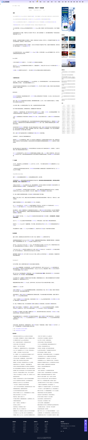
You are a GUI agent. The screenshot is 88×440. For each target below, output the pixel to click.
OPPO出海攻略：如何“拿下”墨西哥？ (22, 328)
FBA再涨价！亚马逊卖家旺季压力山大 (44, 346)
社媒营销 (73, 127)
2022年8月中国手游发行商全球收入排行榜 (20, 390)
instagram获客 (36, 429)
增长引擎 (28, 181)
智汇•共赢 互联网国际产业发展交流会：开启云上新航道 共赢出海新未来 (24, 368)
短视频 (49, 163)
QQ (39, 65)
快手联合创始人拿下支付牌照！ (21, 330)
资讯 (51, 1)
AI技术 (73, 106)
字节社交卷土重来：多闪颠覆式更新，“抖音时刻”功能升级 (22, 358)
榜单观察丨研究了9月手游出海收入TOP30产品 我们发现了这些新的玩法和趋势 (24, 370)
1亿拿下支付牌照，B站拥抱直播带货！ (44, 402)
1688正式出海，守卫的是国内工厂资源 (44, 400)
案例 (74, 1)
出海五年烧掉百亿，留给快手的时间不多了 (45, 398)
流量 (14, 70)
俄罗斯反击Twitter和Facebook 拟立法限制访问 (21, 382)
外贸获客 (68, 115)
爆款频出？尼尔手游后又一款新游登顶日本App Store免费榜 (23, 362)
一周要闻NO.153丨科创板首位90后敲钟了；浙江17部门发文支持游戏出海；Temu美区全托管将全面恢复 (49, 386)
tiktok (73, 108)
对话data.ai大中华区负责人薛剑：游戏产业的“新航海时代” (47, 378)
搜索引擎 (39, 112)
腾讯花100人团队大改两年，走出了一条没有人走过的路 (47, 376)
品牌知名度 (34, 116)
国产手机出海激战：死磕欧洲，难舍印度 (44, 352)
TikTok (19, 16)
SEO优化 (68, 108)
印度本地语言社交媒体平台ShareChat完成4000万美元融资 (23, 336)
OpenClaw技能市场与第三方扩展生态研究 (72, 42)
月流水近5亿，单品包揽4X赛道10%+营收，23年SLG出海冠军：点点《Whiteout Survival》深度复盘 (24, 372)
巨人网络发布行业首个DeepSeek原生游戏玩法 (21, 340)
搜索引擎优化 (69, 121)
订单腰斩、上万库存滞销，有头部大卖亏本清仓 (21, 352)
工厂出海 (14, 431)
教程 (59, 1)
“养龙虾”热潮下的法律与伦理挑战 (65, 49)
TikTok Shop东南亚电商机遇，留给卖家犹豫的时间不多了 (47, 344)
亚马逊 (16, 116)
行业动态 (30, 10)
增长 (49, 19)
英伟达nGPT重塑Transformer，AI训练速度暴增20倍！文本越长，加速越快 (24, 392)
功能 (58, 40)
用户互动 (73, 124)
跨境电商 (16, 24)
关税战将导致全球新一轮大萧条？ (43, 408)
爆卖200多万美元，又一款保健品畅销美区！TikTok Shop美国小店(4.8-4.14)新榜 (49, 390)
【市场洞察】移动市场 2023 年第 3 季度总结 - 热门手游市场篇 (48, 382)
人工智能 (73, 109)
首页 (30, 1)
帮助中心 (24, 431)
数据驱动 (73, 122)
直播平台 (24, 206)
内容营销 (73, 112)
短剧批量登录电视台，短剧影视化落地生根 (20, 388)
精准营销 (68, 128)
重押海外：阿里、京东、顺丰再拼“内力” (19, 408)
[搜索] (85, 1)
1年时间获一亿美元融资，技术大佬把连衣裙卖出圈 (46, 348)
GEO (55, 1)
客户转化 (73, 118)
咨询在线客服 (65, 428)
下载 (68, 1)
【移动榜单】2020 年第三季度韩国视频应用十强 (21, 356)
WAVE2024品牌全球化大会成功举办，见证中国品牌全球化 (23, 380)
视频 (65, 1)
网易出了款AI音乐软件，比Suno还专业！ (20, 394)
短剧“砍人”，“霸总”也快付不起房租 (19, 346)
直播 (22, 186)
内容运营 (23, 299)
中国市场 (32, 202)
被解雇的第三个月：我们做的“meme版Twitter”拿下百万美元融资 (24, 410)
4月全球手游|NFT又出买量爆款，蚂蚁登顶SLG (45, 338)
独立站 (68, 124)
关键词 (33, 62)
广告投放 (64, 121)
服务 (82, 1)
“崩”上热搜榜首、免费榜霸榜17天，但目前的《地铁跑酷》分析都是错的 (24, 338)
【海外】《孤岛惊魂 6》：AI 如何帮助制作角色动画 (46, 370)
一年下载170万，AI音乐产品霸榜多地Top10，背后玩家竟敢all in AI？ (49, 388)
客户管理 (63, 118)
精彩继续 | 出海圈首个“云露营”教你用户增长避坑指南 (46, 364)
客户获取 (68, 118)
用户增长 (36, 186)
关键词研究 (69, 111)
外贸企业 (63, 115)
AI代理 (68, 105)
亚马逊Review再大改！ (17, 404)
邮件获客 (46, 431)
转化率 (73, 131)
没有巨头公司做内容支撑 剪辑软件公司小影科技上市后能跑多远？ (24, 366)
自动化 (73, 128)
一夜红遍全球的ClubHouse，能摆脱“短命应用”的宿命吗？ (47, 356)
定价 (63, 1)
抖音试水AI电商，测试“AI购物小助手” (19, 344)
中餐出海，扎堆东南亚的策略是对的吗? (44, 366)
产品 (33, 1)
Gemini (63, 108)
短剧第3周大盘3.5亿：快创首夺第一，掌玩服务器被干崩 (22, 364)
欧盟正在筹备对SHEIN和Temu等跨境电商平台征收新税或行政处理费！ (49, 404)
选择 (34, 273)
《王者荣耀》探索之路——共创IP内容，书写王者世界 (46, 406)
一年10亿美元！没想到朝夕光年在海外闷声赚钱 (21, 384)
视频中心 (14, 429)
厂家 (37, 1)
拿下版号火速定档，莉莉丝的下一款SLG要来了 (45, 396)
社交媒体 (46, 112)
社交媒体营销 (64, 127)
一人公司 (63, 109)
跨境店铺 (46, 429)
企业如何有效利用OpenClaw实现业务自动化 (65, 42)
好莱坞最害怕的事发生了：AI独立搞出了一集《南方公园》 (47, 358)
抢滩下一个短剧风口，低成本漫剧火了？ (20, 402)
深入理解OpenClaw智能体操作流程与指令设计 (65, 57)
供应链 (16, 211)
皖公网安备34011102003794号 (47, 438)
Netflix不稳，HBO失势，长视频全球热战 (44, 340)
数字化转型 (73, 121)
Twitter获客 (35, 431)
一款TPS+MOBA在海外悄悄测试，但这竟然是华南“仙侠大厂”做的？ (24, 386)
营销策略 (63, 131)
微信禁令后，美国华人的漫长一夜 (18, 396)
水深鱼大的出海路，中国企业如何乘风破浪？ (45, 342)
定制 (48, 1)
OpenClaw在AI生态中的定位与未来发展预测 (72, 57)
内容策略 (68, 112)
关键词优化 (64, 111)
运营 (36, 52)
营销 (34, 133)
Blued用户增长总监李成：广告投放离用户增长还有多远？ (47, 350)
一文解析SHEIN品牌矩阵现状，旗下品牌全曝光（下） (46, 384)
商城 (77, 1)
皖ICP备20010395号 (39, 438)
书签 (80, 1)
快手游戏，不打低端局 (41, 368)
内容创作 (64, 112)
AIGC (44, 1)
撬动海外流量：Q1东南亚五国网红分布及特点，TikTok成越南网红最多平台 (49, 354)
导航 (40, 1)
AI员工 (64, 106)
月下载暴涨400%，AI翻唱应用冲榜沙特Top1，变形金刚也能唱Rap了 (24, 348)
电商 (45, 19)
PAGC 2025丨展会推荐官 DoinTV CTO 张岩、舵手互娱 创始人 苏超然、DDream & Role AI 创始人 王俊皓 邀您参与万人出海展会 (24, 350)
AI (64, 105)
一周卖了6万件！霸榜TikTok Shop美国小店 (45, 336)
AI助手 (73, 105)
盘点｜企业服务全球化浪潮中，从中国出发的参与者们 (22, 342)
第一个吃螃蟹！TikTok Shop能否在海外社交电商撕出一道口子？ (24, 354)
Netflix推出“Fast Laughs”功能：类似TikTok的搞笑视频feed (23, 412)
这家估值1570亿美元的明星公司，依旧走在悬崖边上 (46, 394)
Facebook (56, 205)
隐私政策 (24, 429)
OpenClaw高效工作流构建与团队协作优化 (72, 49)
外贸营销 (73, 115)
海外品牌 (30, 240)
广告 (19, 112)
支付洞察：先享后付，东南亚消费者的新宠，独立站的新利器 (47, 372)
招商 (71, 1)
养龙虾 (73, 111)
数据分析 (68, 122)
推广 (33, 16)
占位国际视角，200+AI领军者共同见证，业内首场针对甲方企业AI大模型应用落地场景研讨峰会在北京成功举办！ (49, 412)
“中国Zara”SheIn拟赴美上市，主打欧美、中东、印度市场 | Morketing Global (24, 374)
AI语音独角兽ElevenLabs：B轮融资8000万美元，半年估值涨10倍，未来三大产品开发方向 (49, 360)
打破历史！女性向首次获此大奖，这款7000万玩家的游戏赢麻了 (23, 378)
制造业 (56, 121)
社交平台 (68, 127)
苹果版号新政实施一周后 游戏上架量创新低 (45, 392)
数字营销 (63, 122)
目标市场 (34, 311)
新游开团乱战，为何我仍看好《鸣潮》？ (20, 406)
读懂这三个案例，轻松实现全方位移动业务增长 (21, 360)
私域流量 (63, 128)
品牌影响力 (30, 113)
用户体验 (34, 220)
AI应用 (68, 106)
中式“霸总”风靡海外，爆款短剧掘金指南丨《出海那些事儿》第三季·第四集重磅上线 (24, 398)
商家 (24, 19)
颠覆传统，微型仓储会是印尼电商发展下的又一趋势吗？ (47, 374)
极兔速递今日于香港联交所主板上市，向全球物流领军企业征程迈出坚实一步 (49, 362)
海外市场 (38, 19)
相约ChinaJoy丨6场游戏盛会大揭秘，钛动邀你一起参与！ (47, 380)
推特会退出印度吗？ (16, 376)
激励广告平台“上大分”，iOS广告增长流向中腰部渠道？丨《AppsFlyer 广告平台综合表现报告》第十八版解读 (49, 410)
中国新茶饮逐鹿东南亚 (17, 400)
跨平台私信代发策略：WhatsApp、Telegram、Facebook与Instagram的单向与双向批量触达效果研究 (68, 78)
